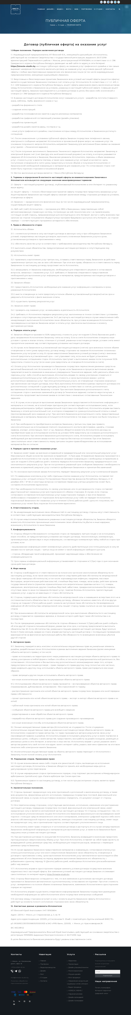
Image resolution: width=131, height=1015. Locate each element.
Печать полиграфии (102, 988)
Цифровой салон (101, 993)
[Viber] (112, 2)
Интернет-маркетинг (103, 990)
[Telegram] (108, 2)
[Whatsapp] (105, 2)
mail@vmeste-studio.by (20, 977)
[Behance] (101, 2)
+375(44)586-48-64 (18, 967)
